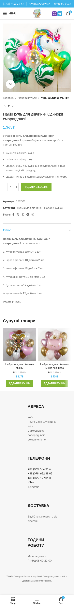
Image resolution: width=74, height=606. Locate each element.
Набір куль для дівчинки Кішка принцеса (54, 366)
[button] (19, 383)
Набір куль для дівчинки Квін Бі (19, 366)
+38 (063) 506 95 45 (40, 469)
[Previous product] (5, 106)
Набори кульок (27, 97)
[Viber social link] (33, 214)
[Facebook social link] (13, 214)
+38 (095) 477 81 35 (40, 478)
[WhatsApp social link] (23, 214)
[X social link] (18, 214)
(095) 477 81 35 (62, 3)
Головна (8, 97)
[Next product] (13, 106)
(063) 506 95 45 (13, 4)
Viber (31, 482)
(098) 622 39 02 (39, 4)
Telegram (33, 486)
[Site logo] (37, 13)
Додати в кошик (36, 186)
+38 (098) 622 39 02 (40, 473)
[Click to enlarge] (10, 84)
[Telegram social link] (27, 214)
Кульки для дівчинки (55, 97)
